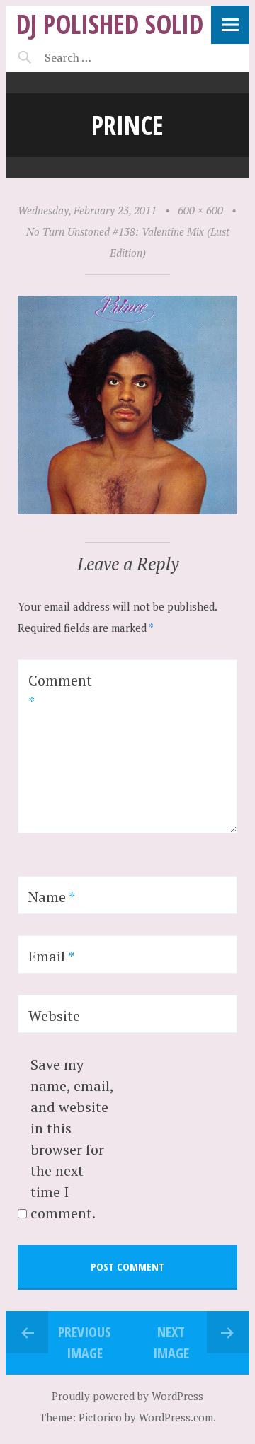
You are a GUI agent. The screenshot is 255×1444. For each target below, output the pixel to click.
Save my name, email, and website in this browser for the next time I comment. (71, 1139)
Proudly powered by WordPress (127, 1396)
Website (54, 1015)
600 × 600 (200, 210)
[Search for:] (103, 57)
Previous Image (84, 1342)
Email (51, 956)
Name (51, 896)
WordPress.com (176, 1417)
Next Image (171, 1342)
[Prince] (127, 510)
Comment (60, 691)
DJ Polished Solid (109, 24)
